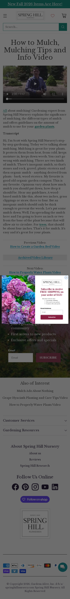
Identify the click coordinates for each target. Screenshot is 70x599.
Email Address (46, 308)
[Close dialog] (66, 277)
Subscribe (51, 317)
